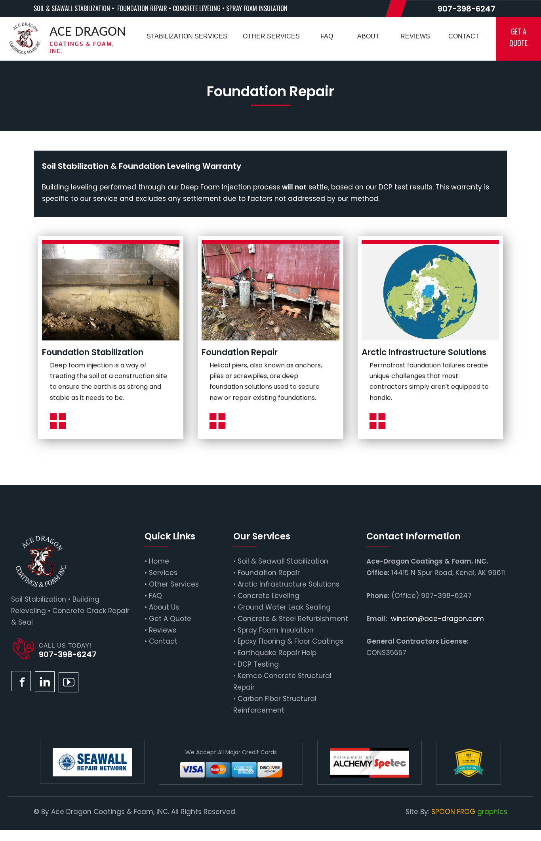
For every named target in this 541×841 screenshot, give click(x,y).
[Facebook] (21, 681)
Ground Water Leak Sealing (284, 607)
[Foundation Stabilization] (110, 292)
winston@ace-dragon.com (437, 618)
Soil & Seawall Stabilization (283, 561)
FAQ (155, 595)
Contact (163, 641)
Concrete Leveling (268, 595)
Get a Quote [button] (518, 37)
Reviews (162, 630)
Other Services (174, 584)
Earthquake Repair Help (277, 653)
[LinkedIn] (45, 681)
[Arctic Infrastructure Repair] (430, 292)
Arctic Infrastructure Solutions (288, 584)
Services (163, 572)
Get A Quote (170, 618)
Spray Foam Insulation (276, 630)
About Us (164, 607)
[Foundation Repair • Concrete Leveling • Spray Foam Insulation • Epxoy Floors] (24, 38)
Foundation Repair (269, 572)
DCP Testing (258, 664)
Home (159, 561)
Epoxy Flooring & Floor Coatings (290, 641)
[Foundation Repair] (270, 292)
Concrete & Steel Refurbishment (293, 618)
